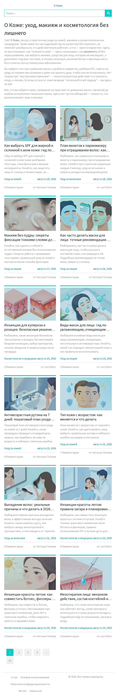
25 (9, 660)
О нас (14, 677)
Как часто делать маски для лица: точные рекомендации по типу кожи (85, 237)
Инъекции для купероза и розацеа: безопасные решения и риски (28, 327)
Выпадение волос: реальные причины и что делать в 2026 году (27, 506)
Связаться (35, 691)
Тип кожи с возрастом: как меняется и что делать (81, 417)
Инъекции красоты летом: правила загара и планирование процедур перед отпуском (85, 506)
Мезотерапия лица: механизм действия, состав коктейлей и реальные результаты (84, 596)
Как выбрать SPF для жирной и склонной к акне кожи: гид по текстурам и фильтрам (28, 147)
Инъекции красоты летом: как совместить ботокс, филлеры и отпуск (29, 596)
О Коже (58, 5)
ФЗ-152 (22, 691)
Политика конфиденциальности (30, 684)
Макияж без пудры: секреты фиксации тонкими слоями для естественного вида (29, 237)
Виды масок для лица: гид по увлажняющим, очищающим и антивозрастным (84, 327)
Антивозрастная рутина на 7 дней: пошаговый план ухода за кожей (29, 417)
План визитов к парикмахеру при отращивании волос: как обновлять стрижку (83, 147)
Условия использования (34, 677)
